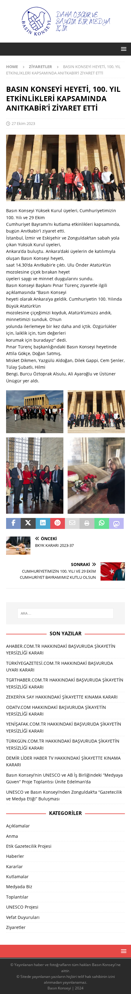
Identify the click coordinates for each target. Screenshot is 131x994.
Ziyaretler (16, 927)
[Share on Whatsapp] (101, 523)
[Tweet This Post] (28, 523)
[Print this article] (87, 523)
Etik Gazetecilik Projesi (28, 846)
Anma (12, 836)
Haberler (15, 856)
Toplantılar (17, 897)
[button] (122, 48)
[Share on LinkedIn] (43, 523)
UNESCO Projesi (22, 907)
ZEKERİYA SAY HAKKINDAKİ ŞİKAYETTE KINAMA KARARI (62, 697)
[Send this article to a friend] (72, 523)
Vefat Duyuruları (23, 917)
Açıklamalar (18, 826)
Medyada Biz (19, 886)
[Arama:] (65, 613)
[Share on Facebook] (13, 523)
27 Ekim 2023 (23, 123)
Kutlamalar (17, 876)
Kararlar (14, 866)
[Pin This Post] (57, 523)
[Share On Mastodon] (116, 523)
